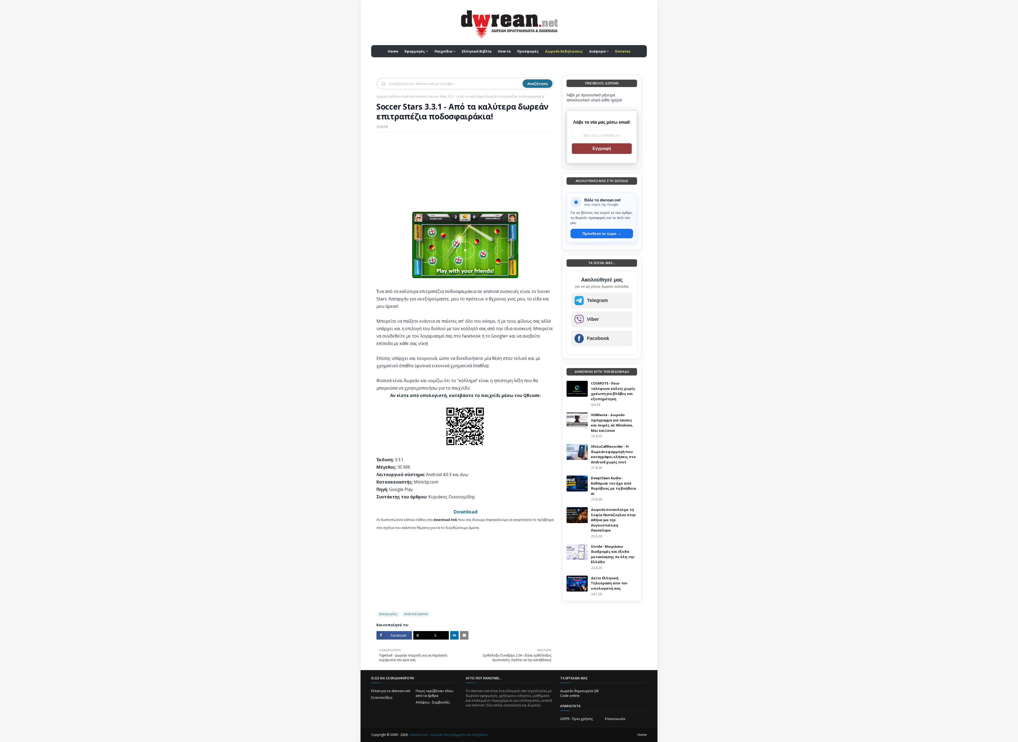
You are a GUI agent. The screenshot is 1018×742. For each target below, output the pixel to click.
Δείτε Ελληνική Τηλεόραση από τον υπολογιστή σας (609, 583)
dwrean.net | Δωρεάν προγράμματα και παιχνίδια (449, 734)
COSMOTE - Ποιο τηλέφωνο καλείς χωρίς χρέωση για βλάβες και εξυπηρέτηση (613, 391)
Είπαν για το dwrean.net (390, 690)
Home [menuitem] (393, 51)
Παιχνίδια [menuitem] (443, 51)
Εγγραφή (602, 148)
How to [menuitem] (504, 51)
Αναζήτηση (537, 83)
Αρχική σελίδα (387, 96)
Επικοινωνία (615, 718)
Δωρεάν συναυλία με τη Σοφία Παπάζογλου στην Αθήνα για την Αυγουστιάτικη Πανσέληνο (613, 520)
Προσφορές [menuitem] (528, 51)
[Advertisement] (465, 174)
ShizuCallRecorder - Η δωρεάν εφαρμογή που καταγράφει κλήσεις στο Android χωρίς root (613, 454)
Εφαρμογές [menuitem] (415, 51)
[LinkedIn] (454, 635)
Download (465, 511)
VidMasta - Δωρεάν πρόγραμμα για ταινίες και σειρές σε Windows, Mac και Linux (612, 422)
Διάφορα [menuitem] (597, 51)
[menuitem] (564, 51)
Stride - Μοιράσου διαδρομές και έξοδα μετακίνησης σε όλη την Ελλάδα (612, 554)
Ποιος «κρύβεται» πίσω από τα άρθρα (434, 693)
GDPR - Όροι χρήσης (576, 718)
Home (642, 734)
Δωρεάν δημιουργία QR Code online (579, 693)
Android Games (413, 96)
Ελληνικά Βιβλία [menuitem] (477, 51)
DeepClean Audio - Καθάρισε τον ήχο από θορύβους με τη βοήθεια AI (613, 486)
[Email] (464, 635)
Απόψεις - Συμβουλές (433, 702)
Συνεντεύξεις (381, 697)
